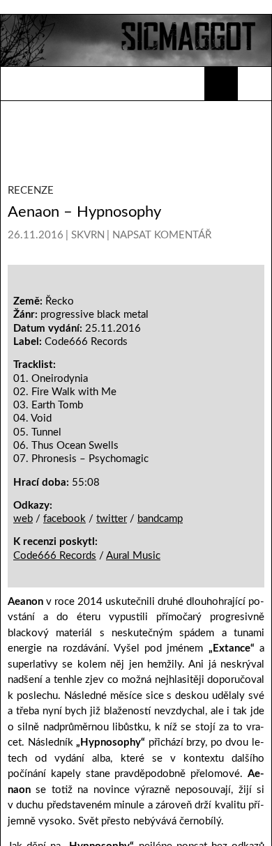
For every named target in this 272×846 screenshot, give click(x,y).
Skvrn (88, 235)
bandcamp (160, 714)
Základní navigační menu (254, 83)
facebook (64, 714)
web (23, 714)
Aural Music (133, 751)
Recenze (31, 190)
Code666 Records (54, 751)
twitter (111, 714)
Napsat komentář (161, 235)
